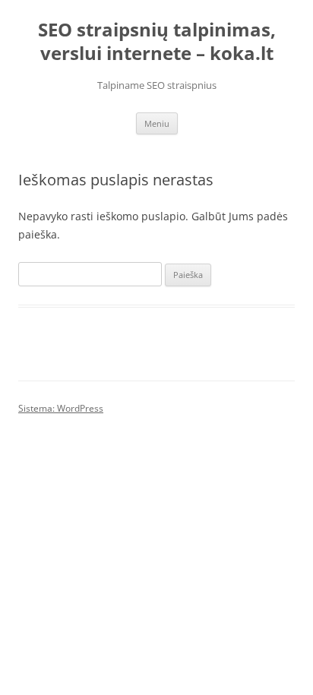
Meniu (156, 123)
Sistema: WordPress (60, 408)
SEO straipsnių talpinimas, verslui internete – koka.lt (157, 41)
